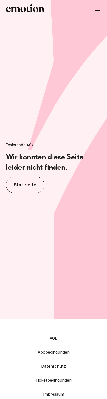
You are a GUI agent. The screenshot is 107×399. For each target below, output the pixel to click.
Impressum (53, 394)
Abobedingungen (54, 352)
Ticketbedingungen (53, 380)
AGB (54, 338)
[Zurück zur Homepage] (25, 9)
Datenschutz (53, 366)
